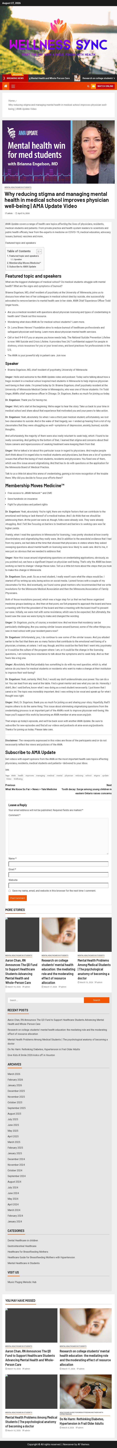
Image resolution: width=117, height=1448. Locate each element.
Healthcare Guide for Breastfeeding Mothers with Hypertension (41, 1257)
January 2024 (15, 1221)
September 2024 (17, 1176)
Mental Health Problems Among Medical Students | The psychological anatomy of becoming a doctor (94, 969)
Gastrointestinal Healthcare (22, 1246)
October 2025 (15, 1102)
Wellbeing (18, 779)
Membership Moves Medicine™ (25, 263)
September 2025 (17, 1108)
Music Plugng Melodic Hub (22, 1282)
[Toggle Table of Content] (37, 251)
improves (30, 775)
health (20, 775)
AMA (13, 775)
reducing (79, 775)
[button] (13, 86)
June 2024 (13, 1193)
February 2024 (15, 1215)
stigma (97, 775)
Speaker (18, 259)
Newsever (68, 1444)
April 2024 (13, 1204)
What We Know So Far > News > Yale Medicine (31, 787)
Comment (14, 815)
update (105, 775)
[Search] (88, 86)
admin (10, 213)
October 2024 (15, 1170)
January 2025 (15, 1153)
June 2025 (13, 1125)
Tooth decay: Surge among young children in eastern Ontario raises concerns (87, 789)
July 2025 (13, 1119)
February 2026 (15, 1079)
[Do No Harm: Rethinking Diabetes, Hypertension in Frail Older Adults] (86, 1391)
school (88, 775)
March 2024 (14, 1210)
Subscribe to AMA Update (22, 266)
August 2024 (14, 1181)
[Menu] (13, 86)
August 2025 (14, 1113)
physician (69, 775)
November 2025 (16, 1096)
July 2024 (13, 1187)
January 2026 (15, 1085)
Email (12, 869)
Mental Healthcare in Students (18, 187)
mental (59, 775)
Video (8, 779)
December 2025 (16, 1091)
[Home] (5, 86)
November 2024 (16, 1164)
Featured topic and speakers (24, 256)
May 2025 (13, 1130)
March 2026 (14, 1074)
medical (50, 775)
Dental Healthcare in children (23, 1240)
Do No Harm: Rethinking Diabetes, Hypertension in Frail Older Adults (44, 1049)
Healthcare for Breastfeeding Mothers (28, 1251)
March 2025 (14, 1142)
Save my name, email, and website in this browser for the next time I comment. (54, 890)
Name (12, 858)
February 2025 (15, 1147)
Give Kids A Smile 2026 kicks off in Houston (31, 1055)
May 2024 (13, 1198)
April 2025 (13, 1136)
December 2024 (16, 1159)
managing (40, 775)
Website (13, 880)
